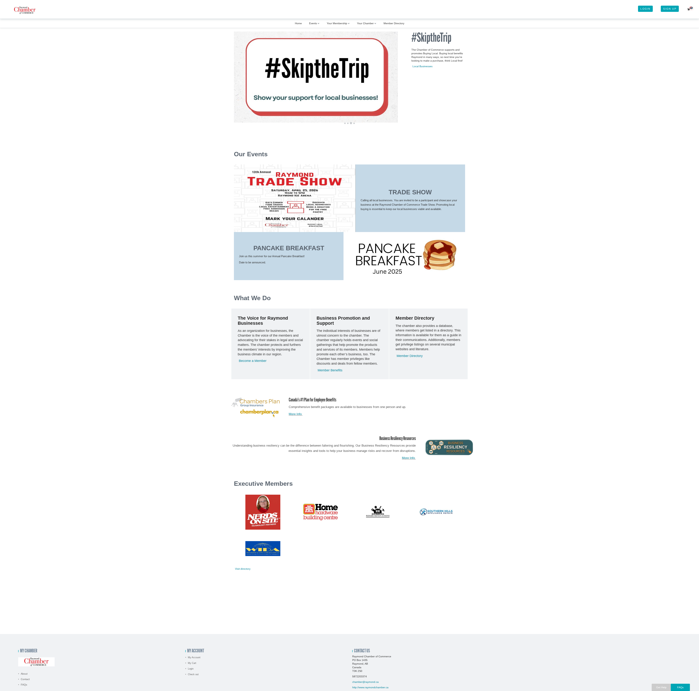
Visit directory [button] (242, 568)
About (24, 673)
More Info (296, 414)
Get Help (661, 687)
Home (298, 23)
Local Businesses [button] (422, 66)
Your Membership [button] (337, 23)
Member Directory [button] (410, 356)
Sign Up (669, 8)
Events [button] (313, 23)
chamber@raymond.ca (365, 681)
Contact (25, 679)
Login (645, 8)
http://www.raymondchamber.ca (370, 687)
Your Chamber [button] (365, 23)
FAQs (24, 684)
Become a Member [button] (252, 361)
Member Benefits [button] (330, 370)
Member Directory (394, 23)
